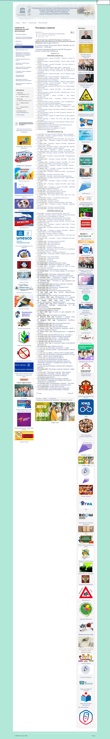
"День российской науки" (60, 327)
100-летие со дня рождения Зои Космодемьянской (56, 281)
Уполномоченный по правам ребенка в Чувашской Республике (86, 85)
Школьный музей (24, 259)
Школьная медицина (86, 677)
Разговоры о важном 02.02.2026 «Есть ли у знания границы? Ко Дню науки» (56, 86)
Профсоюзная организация (24, 345)
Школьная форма (85, 255)
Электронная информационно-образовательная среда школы (86, 313)
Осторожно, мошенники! (86, 229)
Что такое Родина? (52, 261)
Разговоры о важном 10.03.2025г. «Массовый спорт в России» (56, 153)
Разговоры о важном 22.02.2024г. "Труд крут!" (59, 219)
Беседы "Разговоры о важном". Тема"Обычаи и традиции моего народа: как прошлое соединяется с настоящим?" (54, 380)
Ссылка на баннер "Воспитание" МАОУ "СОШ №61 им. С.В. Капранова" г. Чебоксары (55, 46)
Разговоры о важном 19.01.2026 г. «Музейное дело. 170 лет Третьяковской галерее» (56, 93)
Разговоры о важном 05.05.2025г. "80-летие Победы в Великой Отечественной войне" (56, 136)
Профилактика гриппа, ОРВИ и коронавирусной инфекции (86, 114)
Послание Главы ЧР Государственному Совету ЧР (86, 56)
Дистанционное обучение (85, 128)
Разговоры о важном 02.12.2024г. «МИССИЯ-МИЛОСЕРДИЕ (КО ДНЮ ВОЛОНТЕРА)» (56, 187)
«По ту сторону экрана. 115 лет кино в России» (56, 271)
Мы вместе (50, 260)
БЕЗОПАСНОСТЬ (86, 333)
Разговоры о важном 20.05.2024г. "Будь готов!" (57, 213)
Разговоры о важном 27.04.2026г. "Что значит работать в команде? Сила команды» (56, 65)
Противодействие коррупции (24, 361)
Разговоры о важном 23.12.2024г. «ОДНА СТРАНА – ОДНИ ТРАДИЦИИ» (56, 178)
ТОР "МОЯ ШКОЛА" (83, 707)
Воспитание (24, 398)
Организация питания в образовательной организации (23, 79)
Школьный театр (24, 270)
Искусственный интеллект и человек (56, 191)
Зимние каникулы (85, 142)
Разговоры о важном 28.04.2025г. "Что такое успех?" (60, 139)
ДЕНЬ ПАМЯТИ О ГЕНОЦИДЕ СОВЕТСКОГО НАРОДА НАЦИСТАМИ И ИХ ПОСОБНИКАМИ (56, 305)
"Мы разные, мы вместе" (56, 358)
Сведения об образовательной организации (53, 33)
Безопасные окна (85, 178)
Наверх (93, 735)
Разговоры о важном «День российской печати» (59, 176)
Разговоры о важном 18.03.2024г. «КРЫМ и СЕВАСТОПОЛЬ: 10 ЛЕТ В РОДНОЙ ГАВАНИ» (56, 231)
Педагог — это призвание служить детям (58, 198)
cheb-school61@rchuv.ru (22, 112)
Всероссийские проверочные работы (86, 545)
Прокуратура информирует (86, 584)
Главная (18, 23)
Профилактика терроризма (24, 165)
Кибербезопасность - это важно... (62, 335)
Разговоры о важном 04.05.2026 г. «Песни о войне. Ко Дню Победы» (56, 62)
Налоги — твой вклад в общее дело (56, 252)
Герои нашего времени (53, 257)
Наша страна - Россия (57, 386)
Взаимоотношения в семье (57, 263)
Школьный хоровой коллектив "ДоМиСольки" (86, 435)
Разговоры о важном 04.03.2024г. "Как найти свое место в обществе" (56, 235)
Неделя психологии (86, 239)
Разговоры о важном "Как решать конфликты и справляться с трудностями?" (56, 110)
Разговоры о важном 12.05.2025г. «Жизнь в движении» (59, 134)
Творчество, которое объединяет (50, 126)
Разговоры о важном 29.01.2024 (55, 247)
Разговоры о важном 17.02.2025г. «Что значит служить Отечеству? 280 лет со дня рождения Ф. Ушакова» (56, 162)
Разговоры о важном (24, 210)
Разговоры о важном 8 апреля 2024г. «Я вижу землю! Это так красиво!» (56, 224)
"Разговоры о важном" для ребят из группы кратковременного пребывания (56, 267)
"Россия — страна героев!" (60, 338)
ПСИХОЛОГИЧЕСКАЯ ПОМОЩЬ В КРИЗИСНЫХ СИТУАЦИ (86, 204)
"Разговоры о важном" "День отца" (58, 374)
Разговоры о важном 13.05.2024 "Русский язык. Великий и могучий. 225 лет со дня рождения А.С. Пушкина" (56, 215)
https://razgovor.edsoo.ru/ (50, 43)
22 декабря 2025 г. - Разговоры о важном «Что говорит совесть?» (56, 99)
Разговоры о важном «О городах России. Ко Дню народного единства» (56, 116)
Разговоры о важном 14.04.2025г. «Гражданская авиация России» (56, 144)
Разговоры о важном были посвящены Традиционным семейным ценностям (56, 317)
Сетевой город (32, 23)
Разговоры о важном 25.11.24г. (55, 190)
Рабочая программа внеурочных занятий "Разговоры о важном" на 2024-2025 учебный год (53, 50)
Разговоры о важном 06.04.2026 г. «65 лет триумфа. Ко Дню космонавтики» (56, 74)
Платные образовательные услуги (23, 59)
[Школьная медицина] (86, 471)
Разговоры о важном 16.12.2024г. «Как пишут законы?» (56, 181)
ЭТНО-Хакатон (86, 193)
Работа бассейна (42, 23)
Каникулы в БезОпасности (86, 561)
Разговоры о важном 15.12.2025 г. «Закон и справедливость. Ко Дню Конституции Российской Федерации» (56, 102)
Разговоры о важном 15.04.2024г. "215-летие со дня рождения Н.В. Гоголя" (56, 221)
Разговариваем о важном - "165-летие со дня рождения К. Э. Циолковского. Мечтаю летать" (55, 384)
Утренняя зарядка (86, 663)
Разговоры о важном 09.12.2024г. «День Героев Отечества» (56, 184)
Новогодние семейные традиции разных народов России (56, 254)
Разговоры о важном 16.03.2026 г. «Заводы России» (55, 77)
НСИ (86, 534)
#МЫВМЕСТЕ (86, 244)
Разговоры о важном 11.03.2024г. (55, 233)
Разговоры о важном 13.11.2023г (59, 265)
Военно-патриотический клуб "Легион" (86, 397)
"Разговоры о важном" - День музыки (59, 372)
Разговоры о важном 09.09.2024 (56, 207)
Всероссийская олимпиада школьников (86, 523)
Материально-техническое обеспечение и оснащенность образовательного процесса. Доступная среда (23, 54)
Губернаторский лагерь (86, 343)
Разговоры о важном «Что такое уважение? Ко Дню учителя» (58, 122)
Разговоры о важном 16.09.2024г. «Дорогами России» (56, 204)
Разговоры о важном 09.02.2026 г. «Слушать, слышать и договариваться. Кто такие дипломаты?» (56, 83)
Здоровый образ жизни (86, 619)
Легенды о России (52, 199)
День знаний (56, 286)
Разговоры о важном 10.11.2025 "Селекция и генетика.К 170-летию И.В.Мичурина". (56, 113)
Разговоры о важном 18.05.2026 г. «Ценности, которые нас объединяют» (56, 58)
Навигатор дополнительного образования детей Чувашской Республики (24, 130)
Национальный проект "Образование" (86, 704)
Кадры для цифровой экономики (86, 689)
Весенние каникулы (86, 166)
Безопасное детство (24, 181)
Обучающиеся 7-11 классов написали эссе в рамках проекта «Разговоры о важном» (56, 298)
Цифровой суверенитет (48, 123)
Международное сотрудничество (20, 75)
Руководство (19, 47)
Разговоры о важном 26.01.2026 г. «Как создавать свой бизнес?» (56, 89)
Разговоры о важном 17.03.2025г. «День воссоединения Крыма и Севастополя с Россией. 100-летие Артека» (56, 150)
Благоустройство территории (86, 573)
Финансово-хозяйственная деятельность (22, 63)
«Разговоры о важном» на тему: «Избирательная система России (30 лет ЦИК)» (56, 278)
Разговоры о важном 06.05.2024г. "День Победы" (58, 218)
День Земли (54, 310)
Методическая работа (86, 156)
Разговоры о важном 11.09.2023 (62, 284)
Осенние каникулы (86, 496)
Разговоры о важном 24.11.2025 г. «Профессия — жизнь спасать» (56, 107)
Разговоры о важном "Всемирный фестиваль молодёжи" (56, 238)
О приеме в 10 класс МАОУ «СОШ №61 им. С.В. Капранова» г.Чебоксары (86, 271)
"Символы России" (57, 346)
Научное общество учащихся (24, 292)
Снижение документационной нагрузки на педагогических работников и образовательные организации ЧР (86, 290)
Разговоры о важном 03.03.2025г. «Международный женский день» (56, 156)
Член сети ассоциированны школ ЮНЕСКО (24, 246)
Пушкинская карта (86, 218)
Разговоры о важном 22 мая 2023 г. (60, 290)
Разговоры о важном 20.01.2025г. (55, 174)
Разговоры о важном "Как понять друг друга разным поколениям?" (56, 119)
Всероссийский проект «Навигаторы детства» (24, 428)
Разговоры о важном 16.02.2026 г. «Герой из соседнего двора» (58, 81)
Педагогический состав (22, 50)
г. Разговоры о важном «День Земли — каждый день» (56, 67)
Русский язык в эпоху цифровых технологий (53, 128)
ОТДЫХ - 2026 (86, 465)
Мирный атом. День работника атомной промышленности (57, 125)
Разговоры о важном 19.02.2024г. (56, 241)
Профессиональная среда (86, 634)
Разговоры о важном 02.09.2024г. (56, 208)
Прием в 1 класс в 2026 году (85, 72)
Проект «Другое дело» (24, 382)
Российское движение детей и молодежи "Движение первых (56, 329)
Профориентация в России (86, 361)
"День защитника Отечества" (61, 323)
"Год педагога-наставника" (57, 315)
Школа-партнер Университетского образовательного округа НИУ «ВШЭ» (24, 375)
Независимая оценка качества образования (24, 147)
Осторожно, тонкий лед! (86, 102)
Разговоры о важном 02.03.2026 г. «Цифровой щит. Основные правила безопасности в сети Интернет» (56, 79)
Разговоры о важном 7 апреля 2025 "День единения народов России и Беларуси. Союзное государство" (56, 147)
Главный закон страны (53, 258)
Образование (19, 44)
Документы (18, 41)
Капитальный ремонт (24, 308)
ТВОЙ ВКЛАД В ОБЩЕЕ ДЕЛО (55, 193)
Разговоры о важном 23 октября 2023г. (57, 269)
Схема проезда (20, 115)
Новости (24, 23)
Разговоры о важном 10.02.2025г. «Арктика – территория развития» (56, 166)
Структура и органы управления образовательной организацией (24, 37)
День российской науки (54, 244)
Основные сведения (21, 34)
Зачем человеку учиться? (49, 129)
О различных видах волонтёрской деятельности (56, 344)
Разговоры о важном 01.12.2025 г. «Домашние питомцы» (57, 104)
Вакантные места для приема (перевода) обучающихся (23, 67)
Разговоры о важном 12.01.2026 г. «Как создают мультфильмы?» (56, 96)
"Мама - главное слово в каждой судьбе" (61, 353)
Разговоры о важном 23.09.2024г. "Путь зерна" (60, 202)
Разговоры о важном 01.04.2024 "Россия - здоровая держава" (56, 228)
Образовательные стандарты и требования (24, 84)
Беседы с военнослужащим (60, 340)
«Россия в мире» (57, 325)
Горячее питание (24, 442)
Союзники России (51, 246)
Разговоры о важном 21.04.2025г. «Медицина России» (56, 141)
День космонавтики (54, 308)
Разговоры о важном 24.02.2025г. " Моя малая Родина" (56, 159)
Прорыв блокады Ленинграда (60, 336)
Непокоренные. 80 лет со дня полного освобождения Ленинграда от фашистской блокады (56, 249)
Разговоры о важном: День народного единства (55, 366)
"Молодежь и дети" (86, 455)
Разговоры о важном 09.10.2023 (59, 274)
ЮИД (86, 416)
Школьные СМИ (24, 282)
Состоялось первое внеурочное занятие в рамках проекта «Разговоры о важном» (53, 388)
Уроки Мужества (24, 227)
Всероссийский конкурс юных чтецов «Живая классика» (24, 410)
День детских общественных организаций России (56, 293)
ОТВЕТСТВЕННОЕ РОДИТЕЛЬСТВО (86, 374)
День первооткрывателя (54, 243)
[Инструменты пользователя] (72, 32)
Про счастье (53, 289)
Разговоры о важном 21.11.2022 (58, 348)
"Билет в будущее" (86, 302)
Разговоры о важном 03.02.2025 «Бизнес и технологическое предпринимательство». (56, 169)
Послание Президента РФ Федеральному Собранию (86, 41)
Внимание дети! (86, 600)
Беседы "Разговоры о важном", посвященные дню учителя (52, 376)
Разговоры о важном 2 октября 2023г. (61, 276)
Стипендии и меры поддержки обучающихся (23, 71)
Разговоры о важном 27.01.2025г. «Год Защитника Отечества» (56, 172)
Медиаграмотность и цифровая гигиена (56, 332)
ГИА (86, 509)
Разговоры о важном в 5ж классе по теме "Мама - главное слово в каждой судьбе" (56, 355)
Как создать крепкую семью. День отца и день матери (56, 195)
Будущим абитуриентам (24, 328)
